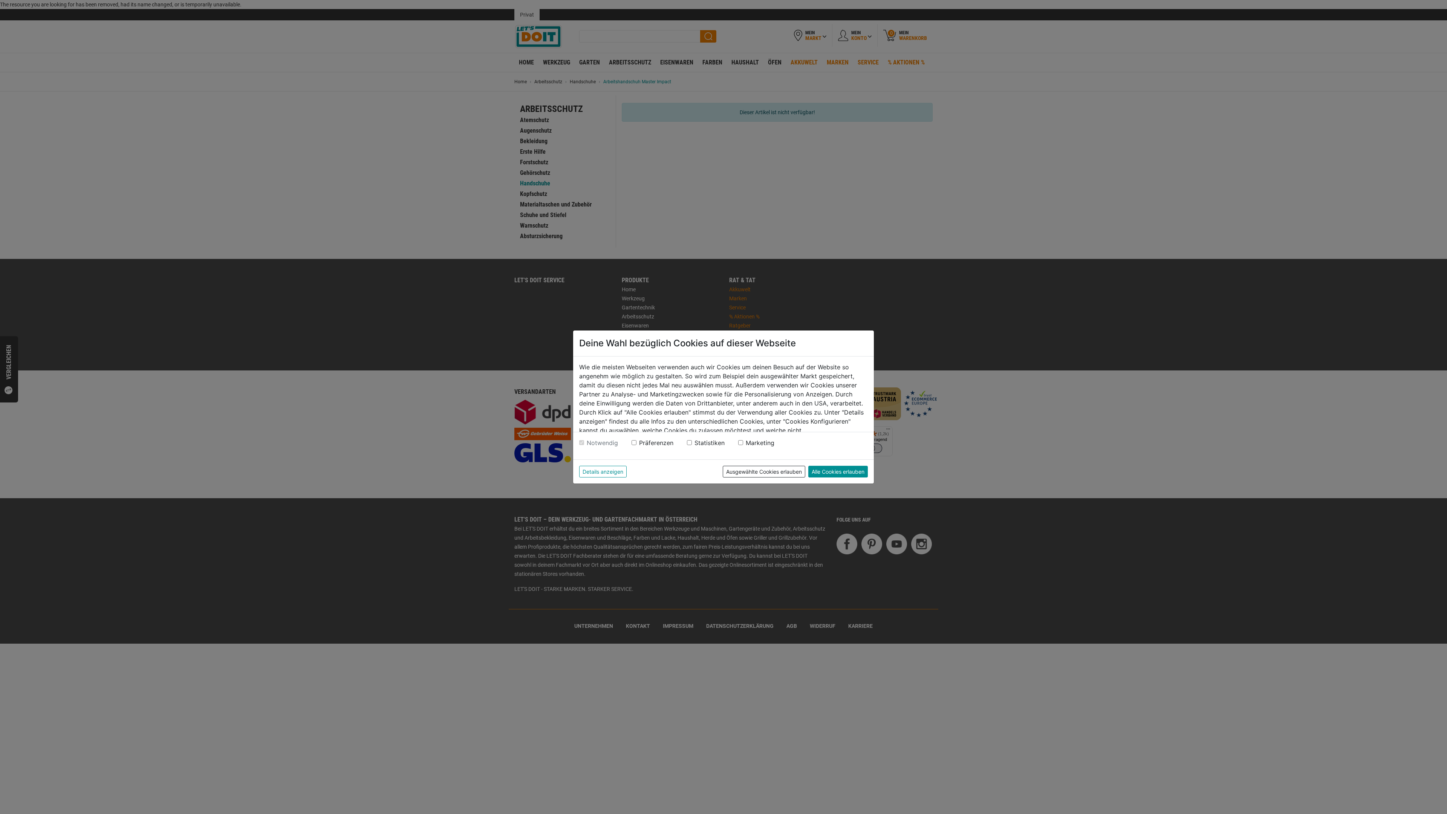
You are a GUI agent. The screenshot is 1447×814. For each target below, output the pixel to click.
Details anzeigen (603, 471)
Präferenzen (656, 443)
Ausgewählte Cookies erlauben (764, 471)
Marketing (760, 443)
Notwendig (602, 443)
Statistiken (709, 443)
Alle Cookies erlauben (838, 471)
